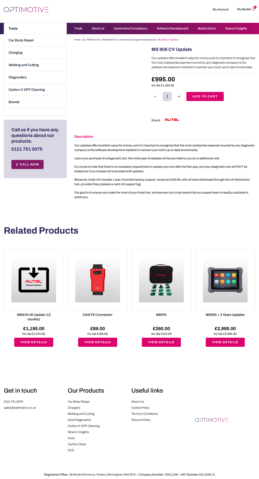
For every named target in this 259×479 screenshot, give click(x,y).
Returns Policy (141, 419)
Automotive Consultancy (130, 28)
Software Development (172, 28)
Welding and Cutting (24, 65)
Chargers (74, 407)
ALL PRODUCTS (91, 39)
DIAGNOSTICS (109, 39)
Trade (78, 28)
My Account (221, 9)
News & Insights (236, 28)
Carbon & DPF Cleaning (27, 90)
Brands (14, 102)
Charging (15, 53)
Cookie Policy (140, 407)
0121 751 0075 (26, 149)
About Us (98, 28)
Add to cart (205, 96)
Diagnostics (18, 77)
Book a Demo (207, 28)
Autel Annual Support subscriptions (137, 39)
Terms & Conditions (144, 413)
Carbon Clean (77, 444)
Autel (71, 438)
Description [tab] (83, 136)
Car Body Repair (21, 40)
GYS (71, 450)
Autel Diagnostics (79, 419)
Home (77, 39)
